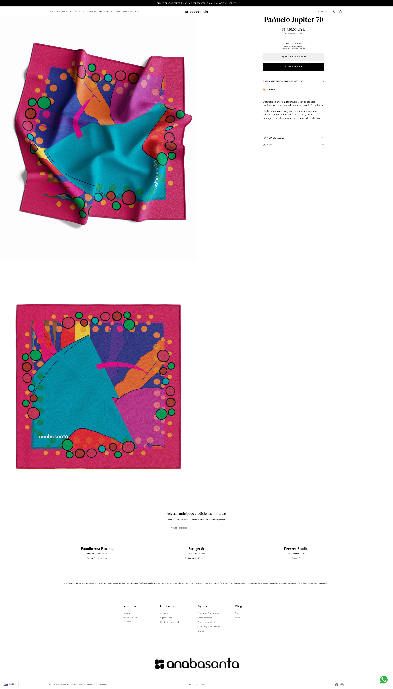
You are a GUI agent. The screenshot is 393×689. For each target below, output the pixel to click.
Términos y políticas (196, 685)
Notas (237, 617)
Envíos (270, 144)
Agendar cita (166, 617)
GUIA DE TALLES (275, 137)
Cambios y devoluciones (208, 626)
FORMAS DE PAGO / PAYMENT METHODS (284, 81)
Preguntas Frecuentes (208, 613)
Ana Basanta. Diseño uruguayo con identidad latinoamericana (81, 685)
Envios (200, 630)
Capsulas (127, 621)
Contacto (164, 613)
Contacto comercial (169, 622)
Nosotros (127, 613)
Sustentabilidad (130, 617)
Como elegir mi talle (206, 622)
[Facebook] (337, 685)
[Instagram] (342, 685)
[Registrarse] (221, 528)
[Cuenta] (333, 11)
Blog (237, 613)
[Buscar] (327, 11)
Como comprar (204, 617)
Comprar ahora (293, 66)
